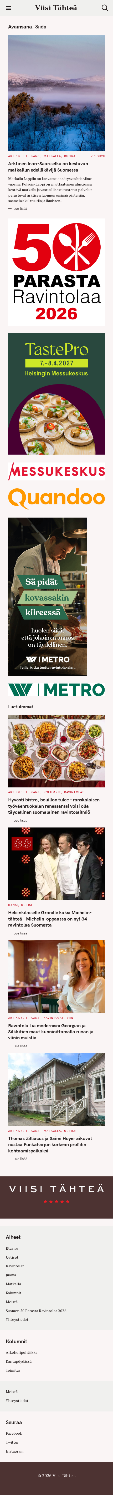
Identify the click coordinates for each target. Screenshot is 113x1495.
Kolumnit (52, 792)
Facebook (14, 1433)
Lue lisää (20, 208)
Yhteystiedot (17, 1319)
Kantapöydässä (19, 1361)
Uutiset (28, 905)
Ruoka (70, 156)
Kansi (36, 156)
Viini (71, 1018)
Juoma (11, 1274)
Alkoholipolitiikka (21, 1352)
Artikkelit (18, 156)
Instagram (14, 1451)
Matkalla (52, 156)
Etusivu (12, 1248)
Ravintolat (74, 792)
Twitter (12, 1442)
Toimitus (13, 1370)
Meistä (12, 1301)
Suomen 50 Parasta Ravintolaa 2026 (36, 1310)
